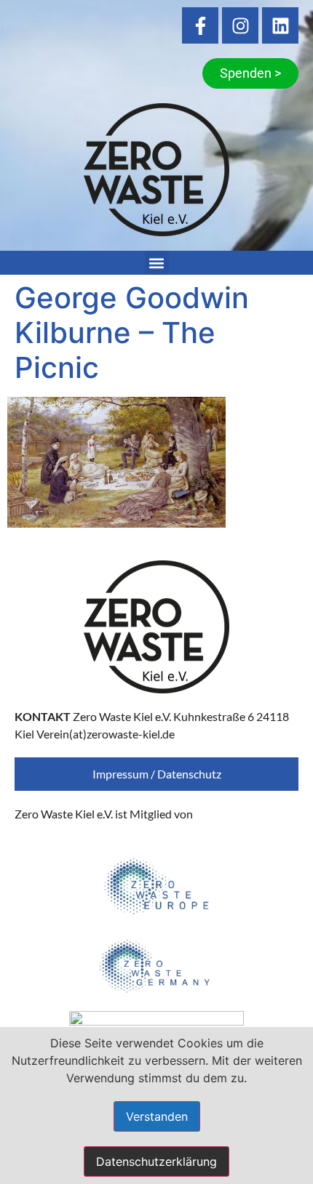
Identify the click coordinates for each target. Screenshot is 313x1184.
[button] (157, 263)
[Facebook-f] (200, 25)
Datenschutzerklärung (156, 1161)
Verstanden (157, 1116)
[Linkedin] (280, 25)
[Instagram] (240, 25)
